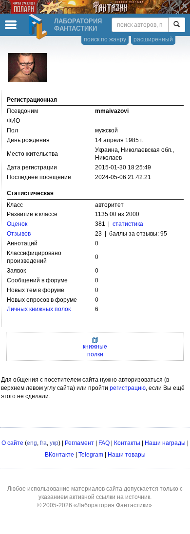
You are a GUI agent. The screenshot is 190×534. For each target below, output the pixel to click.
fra (43, 443)
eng (32, 443)
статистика (128, 224)
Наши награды (165, 443)
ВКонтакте (59, 454)
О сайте (12, 443)
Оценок (17, 224)
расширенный (153, 39)
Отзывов (19, 233)
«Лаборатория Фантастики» (113, 505)
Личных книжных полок (39, 309)
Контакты (127, 443)
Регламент (79, 443)
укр (54, 443)
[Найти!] (176, 25)
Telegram (90, 454)
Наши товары (127, 454)
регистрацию (128, 388)
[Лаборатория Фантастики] (39, 27)
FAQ (104, 443)
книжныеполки (95, 350)
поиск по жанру (105, 39)
